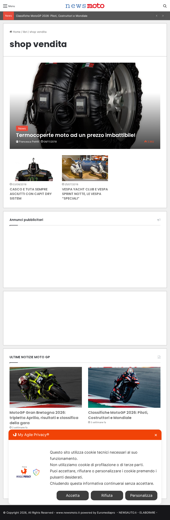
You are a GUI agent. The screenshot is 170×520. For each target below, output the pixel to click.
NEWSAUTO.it (128, 512)
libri (25, 31)
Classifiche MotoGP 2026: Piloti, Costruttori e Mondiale (51, 15)
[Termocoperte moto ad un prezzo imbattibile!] (85, 106)
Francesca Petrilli (29, 141)
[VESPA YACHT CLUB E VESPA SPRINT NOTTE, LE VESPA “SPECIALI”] (85, 168)
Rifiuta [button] (107, 495)
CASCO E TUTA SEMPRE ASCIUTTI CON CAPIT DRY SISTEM (31, 194)
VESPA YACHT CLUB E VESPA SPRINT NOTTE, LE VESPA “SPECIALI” (85, 194)
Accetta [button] (73, 495)
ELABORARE (147, 512)
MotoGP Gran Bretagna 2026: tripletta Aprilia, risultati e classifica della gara (44, 417)
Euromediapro (106, 512)
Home (16, 31)
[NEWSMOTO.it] (85, 6)
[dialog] (85, 467)
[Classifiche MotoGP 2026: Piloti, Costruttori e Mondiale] (124, 387)
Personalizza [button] (141, 495)
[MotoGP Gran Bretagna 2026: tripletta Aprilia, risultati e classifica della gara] (46, 387)
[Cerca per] (165, 7)
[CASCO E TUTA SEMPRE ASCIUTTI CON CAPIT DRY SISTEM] (33, 168)
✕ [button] (155, 435)
